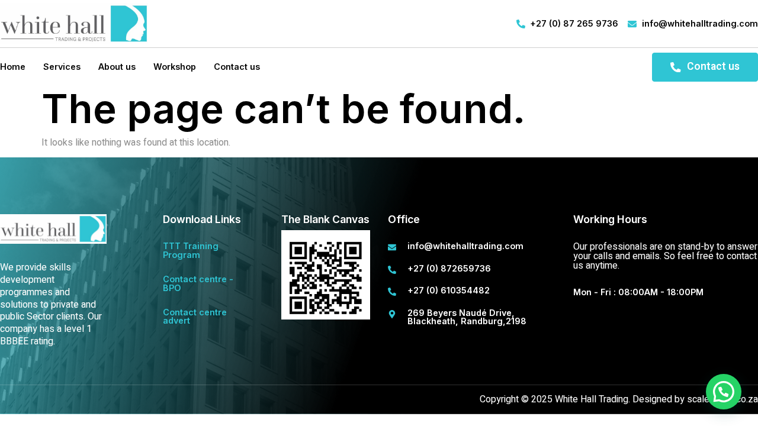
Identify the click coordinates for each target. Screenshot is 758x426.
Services (62, 67)
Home (12, 67)
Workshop (174, 67)
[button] (723, 391)
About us (117, 67)
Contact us (237, 67)
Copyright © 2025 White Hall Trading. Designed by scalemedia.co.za (619, 399)
